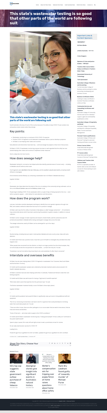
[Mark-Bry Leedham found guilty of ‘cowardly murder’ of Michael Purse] (64, 358)
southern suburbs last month (52, 170)
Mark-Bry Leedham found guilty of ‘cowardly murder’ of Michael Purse (64, 374)
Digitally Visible (62, 401)
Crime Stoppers (81, 56)
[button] (94, 5)
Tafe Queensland (82, 79)
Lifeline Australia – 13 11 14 (85, 51)
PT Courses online (82, 153)
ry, (38, 170)
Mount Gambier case (22, 188)
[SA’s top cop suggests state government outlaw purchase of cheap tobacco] (16, 358)
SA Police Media (81, 45)
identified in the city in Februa (30, 170)
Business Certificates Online (85, 96)
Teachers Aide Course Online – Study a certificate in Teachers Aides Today (86, 69)
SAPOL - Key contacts (55, 405)
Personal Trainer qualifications (86, 136)
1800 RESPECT (81, 42)
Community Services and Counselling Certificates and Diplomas (85, 108)
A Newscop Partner (70, 401)
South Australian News (23, 336)
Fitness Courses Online (84, 145)
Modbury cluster (36, 188)
